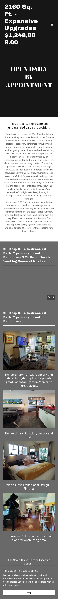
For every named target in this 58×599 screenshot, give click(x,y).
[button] (52, 24)
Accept (29, 592)
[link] (21, 43)
